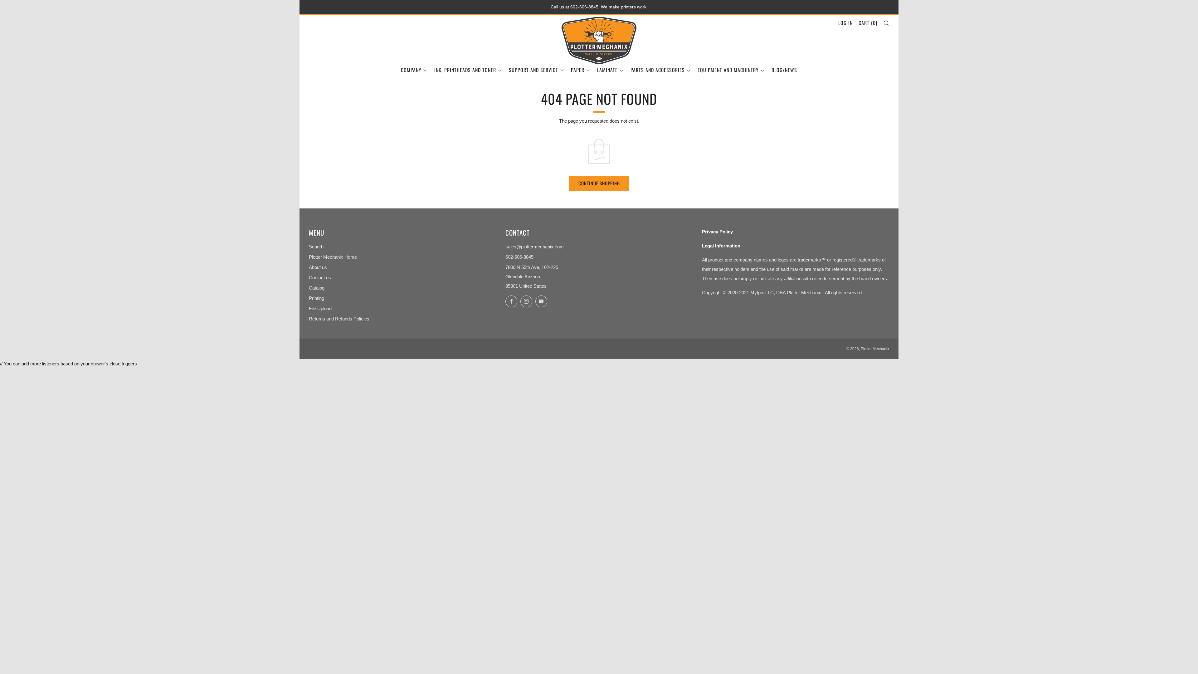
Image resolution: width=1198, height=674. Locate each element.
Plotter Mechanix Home (333, 257)
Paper (577, 70)
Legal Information (721, 245)
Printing (316, 298)
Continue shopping (599, 183)
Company (411, 70)
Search (316, 246)
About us (318, 267)
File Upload (320, 308)
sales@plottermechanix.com (534, 246)
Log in (845, 23)
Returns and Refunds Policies (339, 318)
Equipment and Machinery (728, 70)
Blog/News (784, 70)
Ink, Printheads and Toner (465, 70)
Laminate (607, 70)
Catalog (316, 288)
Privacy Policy (717, 231)
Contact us (320, 277)
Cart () (868, 23)
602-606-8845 (519, 257)
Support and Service (533, 70)
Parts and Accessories (658, 70)
